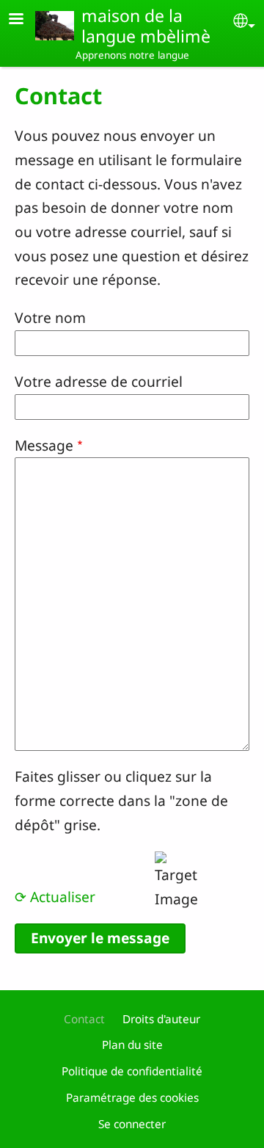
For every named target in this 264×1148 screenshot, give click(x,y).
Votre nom (50, 317)
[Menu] (25, 20)
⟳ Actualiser (55, 897)
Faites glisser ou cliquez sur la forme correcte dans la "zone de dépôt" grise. (121, 800)
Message (44, 445)
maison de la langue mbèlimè (145, 26)
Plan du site (132, 1045)
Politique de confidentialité (132, 1071)
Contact (84, 1019)
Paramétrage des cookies (132, 1097)
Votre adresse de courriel (99, 381)
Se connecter (132, 1124)
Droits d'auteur (161, 1019)
